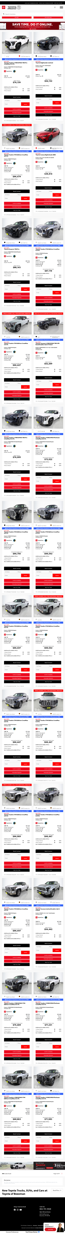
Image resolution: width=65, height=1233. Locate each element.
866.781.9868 (45, 1209)
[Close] (63, 1224)
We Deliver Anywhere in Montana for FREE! (17, 59)
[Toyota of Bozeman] (14, 7)
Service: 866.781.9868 (46, 3)
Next (64, 1166)
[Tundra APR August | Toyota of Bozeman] (32, 1166)
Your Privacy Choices (32, 1232)
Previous (1, 1166)
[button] (30, 42)
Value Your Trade (16, 116)
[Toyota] (3, 7)
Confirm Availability (17, 109)
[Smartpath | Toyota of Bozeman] (32, 26)
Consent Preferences (12, 1232)
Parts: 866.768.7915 (58, 3)
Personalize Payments (16, 112)
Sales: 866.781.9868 (31, 3)
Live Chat (50, 1229)
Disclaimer (60, 1164)
